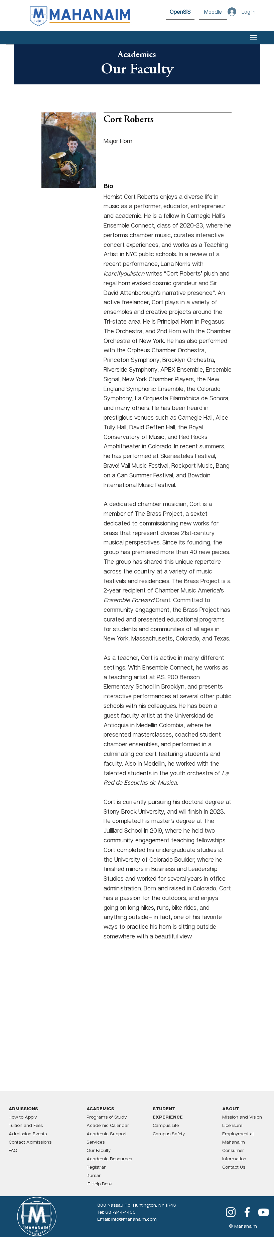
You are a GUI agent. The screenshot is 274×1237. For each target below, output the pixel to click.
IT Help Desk (99, 1183)
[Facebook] (247, 1212)
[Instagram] (230, 1212)
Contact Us (233, 1167)
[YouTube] (263, 1212)
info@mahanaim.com (134, 1219)
